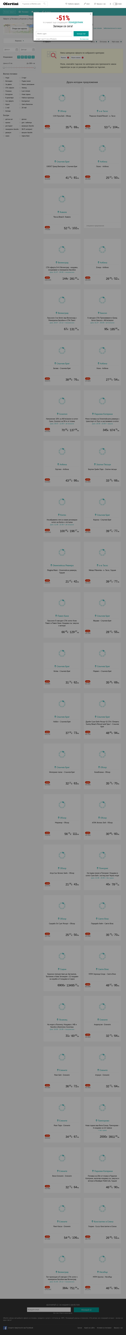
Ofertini (10, 4)
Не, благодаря (84, 39)
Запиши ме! (81, 34)
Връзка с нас (101, 4)
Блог (88, 4)
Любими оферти (73, 4)
